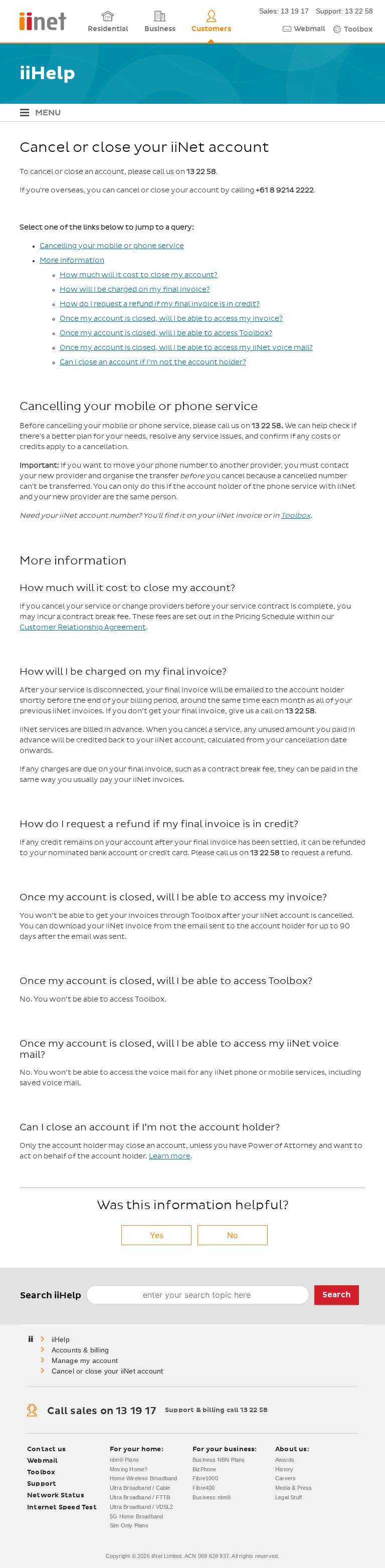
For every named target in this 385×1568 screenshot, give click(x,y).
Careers (285, 1478)
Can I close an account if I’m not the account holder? (153, 362)
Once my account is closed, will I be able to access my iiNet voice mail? (186, 347)
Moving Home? (128, 1469)
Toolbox (358, 29)
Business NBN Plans (218, 1460)
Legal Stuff (288, 1497)
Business (159, 29)
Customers (211, 29)
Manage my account (85, 1360)
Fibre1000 (205, 1478)
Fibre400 (203, 1488)
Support (41, 1484)
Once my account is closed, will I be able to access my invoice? (171, 318)
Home (61, 1339)
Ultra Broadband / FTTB (140, 1497)
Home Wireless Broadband (143, 1478)
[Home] (39, 21)
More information (72, 260)
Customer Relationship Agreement (83, 627)
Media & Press (293, 1488)
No (232, 1235)
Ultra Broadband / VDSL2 (141, 1507)
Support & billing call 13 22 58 (216, 1410)
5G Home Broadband (136, 1516)
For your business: (224, 1449)
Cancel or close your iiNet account (107, 1371)
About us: (292, 1449)
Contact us (46, 1449)
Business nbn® (211, 1497)
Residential (108, 29)
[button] (192, 113)
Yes (156, 1235)
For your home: (136, 1449)
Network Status (55, 1495)
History (284, 1469)
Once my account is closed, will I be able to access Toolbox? (166, 333)
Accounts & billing (80, 1350)
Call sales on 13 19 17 (101, 1411)
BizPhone (204, 1469)
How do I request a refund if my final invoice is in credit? (160, 304)
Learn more (169, 1156)
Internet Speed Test (62, 1507)
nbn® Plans (124, 1460)
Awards (284, 1460)
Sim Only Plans (129, 1525)
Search (336, 1295)
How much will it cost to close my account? (139, 275)
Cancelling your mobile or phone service (112, 246)
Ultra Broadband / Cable (140, 1488)
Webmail (309, 29)
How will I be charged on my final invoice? (135, 289)
